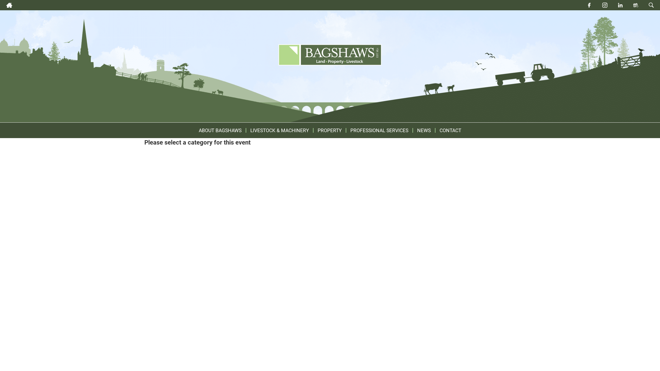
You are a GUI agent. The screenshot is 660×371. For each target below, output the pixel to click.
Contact (450, 130)
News (424, 130)
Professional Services (379, 130)
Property (330, 130)
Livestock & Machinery (279, 130)
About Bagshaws (220, 130)
